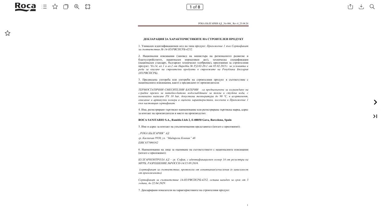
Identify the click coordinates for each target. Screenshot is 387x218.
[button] (44, 7)
